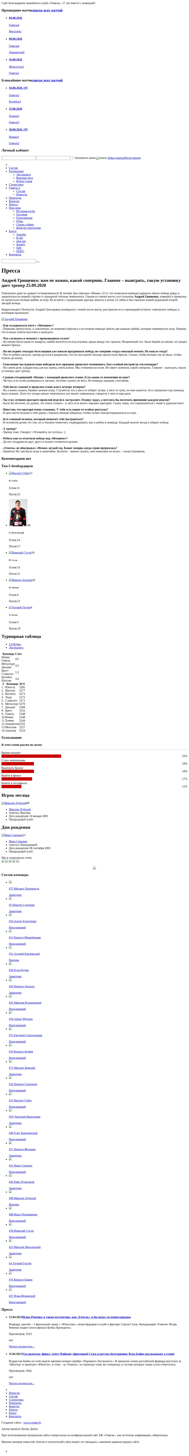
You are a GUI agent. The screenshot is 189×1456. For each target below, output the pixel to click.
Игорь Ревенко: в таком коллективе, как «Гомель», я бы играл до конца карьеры (76, 1317)
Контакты (15, 254)
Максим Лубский (20, 809)
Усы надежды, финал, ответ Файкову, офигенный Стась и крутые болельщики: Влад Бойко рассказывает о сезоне (98, 1353)
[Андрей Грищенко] (14, 319)
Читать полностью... (21, 1346)
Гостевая (21, 214)
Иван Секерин (18, 841)
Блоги (12, 231)
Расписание (16, 171)
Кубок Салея (24, 181)
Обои (19, 221)
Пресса (13, 204)
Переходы (15, 197)
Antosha (21, 234)
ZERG (20, 251)
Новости (21, 194)
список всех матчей (47, 10)
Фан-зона (15, 207)
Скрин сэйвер (25, 224)
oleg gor (21, 241)
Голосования (24, 217)
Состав (13, 167)
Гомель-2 (14, 187)
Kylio (19, 237)
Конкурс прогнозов (28, 227)
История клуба (25, 211)
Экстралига (23, 174)
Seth (18, 247)
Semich (20, 244)
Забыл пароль (116, 157)
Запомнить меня (85, 157)
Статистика (16, 184)
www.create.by (32, 1422)
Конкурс (14, 201)
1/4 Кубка (15, 644)
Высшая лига (24, 177)
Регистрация (132, 157)
